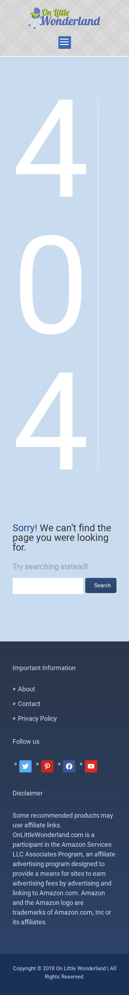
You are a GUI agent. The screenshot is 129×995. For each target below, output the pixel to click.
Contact (29, 703)
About (26, 689)
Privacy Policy (37, 718)
